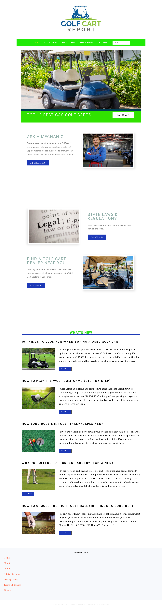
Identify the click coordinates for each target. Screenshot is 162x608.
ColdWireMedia (71, 604)
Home (7, 557)
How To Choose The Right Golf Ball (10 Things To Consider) (77, 506)
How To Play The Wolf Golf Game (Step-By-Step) (66, 381)
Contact (8, 568)
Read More (65, 368)
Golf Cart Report (81, 18)
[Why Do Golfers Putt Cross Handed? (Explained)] (38, 480)
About (7, 563)
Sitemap (8, 590)
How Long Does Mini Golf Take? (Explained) (62, 424)
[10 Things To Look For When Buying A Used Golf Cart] (38, 359)
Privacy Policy (11, 579)
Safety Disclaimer (12, 574)
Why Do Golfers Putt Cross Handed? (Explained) (67, 463)
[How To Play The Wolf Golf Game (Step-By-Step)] (38, 398)
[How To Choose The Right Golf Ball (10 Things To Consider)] (38, 523)
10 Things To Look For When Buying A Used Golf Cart (71, 341)
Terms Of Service (12, 584)
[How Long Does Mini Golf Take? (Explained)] (38, 441)
